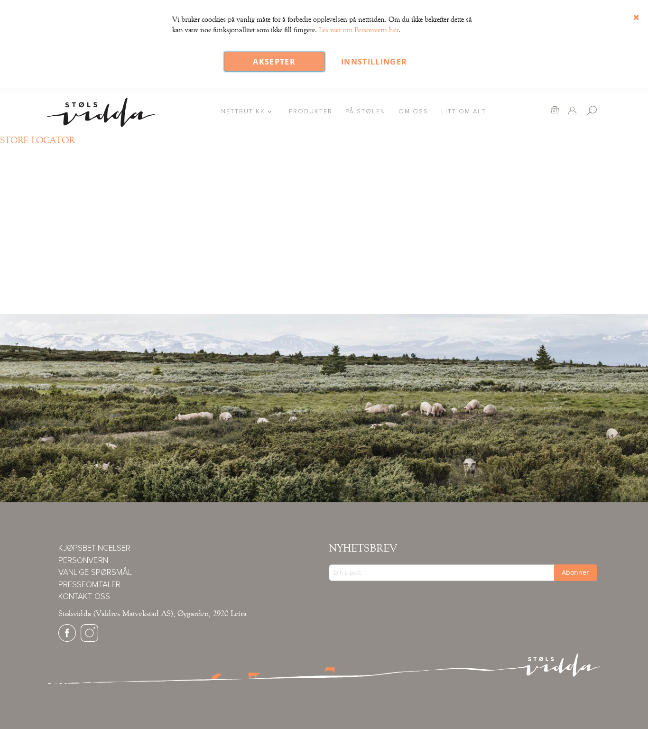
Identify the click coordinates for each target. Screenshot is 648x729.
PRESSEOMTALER (89, 585)
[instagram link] (89, 640)
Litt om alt (463, 112)
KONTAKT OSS (84, 597)
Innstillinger (374, 61)
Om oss (413, 112)
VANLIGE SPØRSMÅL (95, 573)
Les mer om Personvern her (358, 30)
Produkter (311, 112)
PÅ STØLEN (365, 112)
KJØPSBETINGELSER (94, 548)
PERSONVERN (83, 561)
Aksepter (274, 61)
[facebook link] (67, 640)
